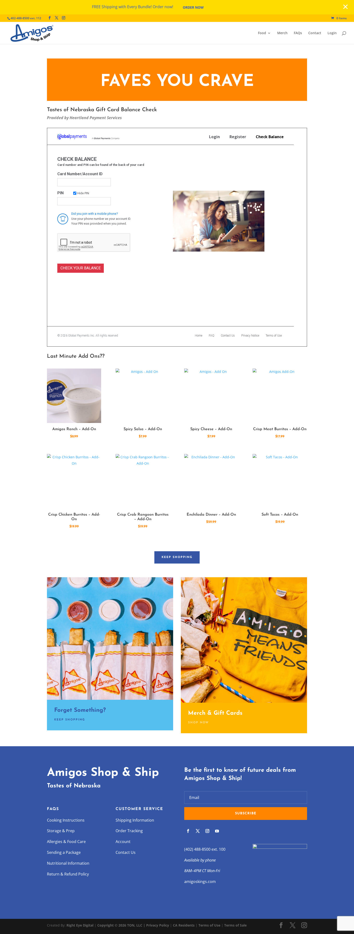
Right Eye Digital (79, 925)
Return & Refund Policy (68, 874)
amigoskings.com (200, 881)
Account (123, 841)
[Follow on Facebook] (188, 831)
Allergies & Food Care (66, 841)
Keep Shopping (177, 557)
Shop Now (198, 722)
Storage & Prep (61, 830)
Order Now (193, 7)
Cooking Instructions (66, 820)
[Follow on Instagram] (207, 831)
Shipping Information (135, 820)
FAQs (298, 33)
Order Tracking (129, 830)
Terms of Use (209, 925)
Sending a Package (64, 852)
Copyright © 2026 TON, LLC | (121, 925)
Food (262, 33)
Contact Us (126, 852)
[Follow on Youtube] (217, 831)
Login (332, 33)
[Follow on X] (198, 831)
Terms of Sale (235, 925)
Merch (282, 33)
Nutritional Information (68, 863)
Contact (314, 33)
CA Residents (184, 925)
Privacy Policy (157, 925)
